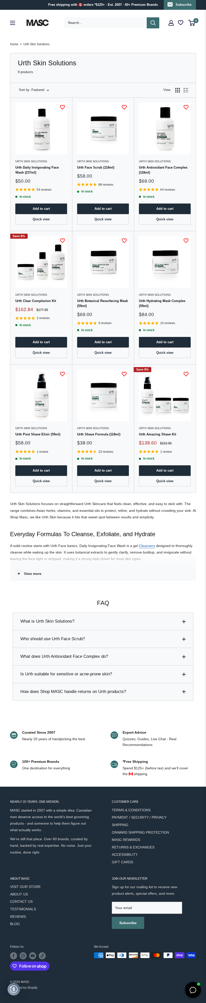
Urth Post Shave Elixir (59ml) (37, 434)
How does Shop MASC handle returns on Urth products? (73, 691)
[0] (192, 23)
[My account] (171, 23)
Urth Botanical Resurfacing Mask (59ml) (102, 303)
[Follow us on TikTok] (42, 955)
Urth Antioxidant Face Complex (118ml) (163, 170)
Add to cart (41, 209)
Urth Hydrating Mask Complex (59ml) (162, 303)
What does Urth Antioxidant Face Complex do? (64, 656)
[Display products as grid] (177, 90)
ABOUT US (19, 894)
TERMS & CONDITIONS (131, 810)
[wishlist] (181, 23)
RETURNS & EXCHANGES (133, 847)
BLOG (15, 924)
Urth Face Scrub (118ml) (95, 167)
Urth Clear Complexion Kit (35, 301)
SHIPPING (120, 825)
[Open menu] (12, 23)
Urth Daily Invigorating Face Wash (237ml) (37, 170)
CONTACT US (21, 901)
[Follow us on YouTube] (32, 955)
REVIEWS (18, 917)
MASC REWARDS (126, 840)
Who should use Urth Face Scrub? (52, 638)
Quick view (41, 219)
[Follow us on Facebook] (13, 955)
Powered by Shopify (23, 987)
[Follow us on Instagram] (23, 955)
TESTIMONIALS (23, 909)
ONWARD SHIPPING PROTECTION (140, 832)
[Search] (153, 22)
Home (14, 44)
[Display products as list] (186, 90)
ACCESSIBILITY (125, 854)
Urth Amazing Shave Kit (157, 434)
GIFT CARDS (122, 862)
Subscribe (183, 5)
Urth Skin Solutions (36, 44)
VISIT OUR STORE (25, 887)
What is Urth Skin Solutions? (47, 621)
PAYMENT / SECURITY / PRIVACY (139, 817)
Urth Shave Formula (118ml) (98, 434)
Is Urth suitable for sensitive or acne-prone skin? (66, 674)
